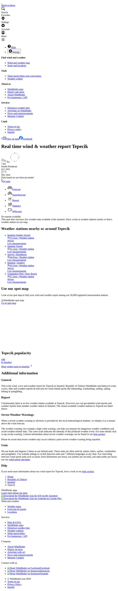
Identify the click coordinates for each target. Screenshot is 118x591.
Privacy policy (14, 129)
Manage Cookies (15, 116)
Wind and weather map (18, 62)
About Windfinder (16, 94)
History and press (15, 92)
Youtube (44, 573)
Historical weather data (18, 108)
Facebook (27, 139)
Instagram (45, 571)
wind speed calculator (19, 459)
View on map (12, 139)
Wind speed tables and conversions (24, 76)
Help (13, 47)
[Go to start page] (1, 2)
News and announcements (20, 113)
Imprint (10, 132)
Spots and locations (16, 65)
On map (6, 181)
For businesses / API (17, 97)
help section (99, 434)
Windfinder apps (15, 89)
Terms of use (13, 126)
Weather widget (15, 78)
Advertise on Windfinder (19, 110)
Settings (16, 52)
